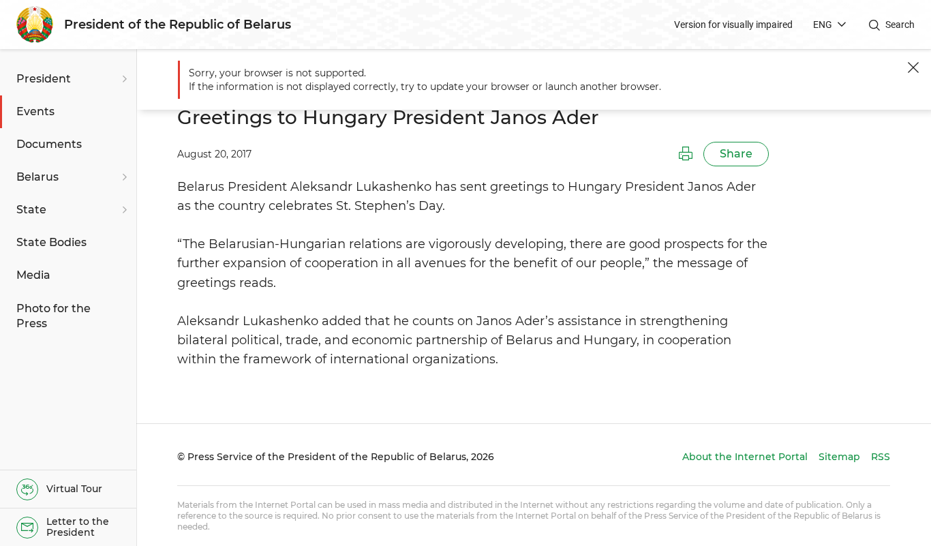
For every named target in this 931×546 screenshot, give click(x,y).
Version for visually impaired (733, 24)
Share (736, 153)
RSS (880, 457)
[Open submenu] (122, 79)
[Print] (685, 154)
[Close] (913, 67)
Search (900, 24)
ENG (822, 24)
